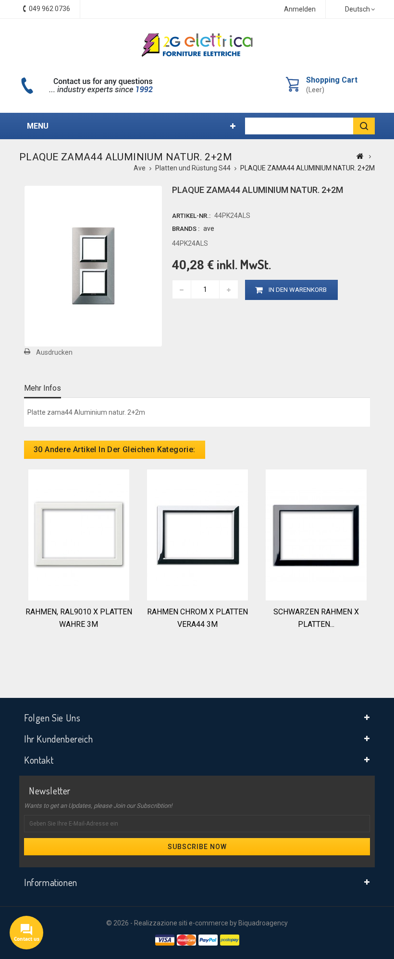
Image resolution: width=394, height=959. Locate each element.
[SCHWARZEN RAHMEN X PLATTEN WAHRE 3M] (316, 534)
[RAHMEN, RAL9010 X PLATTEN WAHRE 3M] (78, 534)
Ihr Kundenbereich (58, 738)
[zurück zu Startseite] (360, 156)
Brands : (185, 228)
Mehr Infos (42, 388)
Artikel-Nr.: (191, 215)
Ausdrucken (54, 352)
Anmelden (300, 9)
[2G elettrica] (197, 45)
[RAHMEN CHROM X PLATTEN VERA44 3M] (197, 534)
